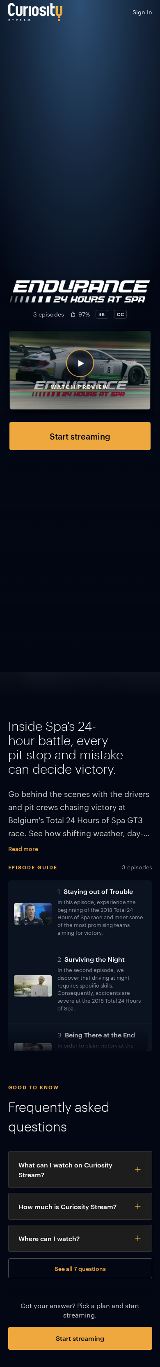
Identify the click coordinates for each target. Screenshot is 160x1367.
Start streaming (80, 436)
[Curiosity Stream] (35, 12)
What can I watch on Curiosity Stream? (65, 1169)
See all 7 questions (80, 1268)
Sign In (142, 12)
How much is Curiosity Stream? (67, 1206)
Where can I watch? (49, 1238)
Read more (23, 848)
